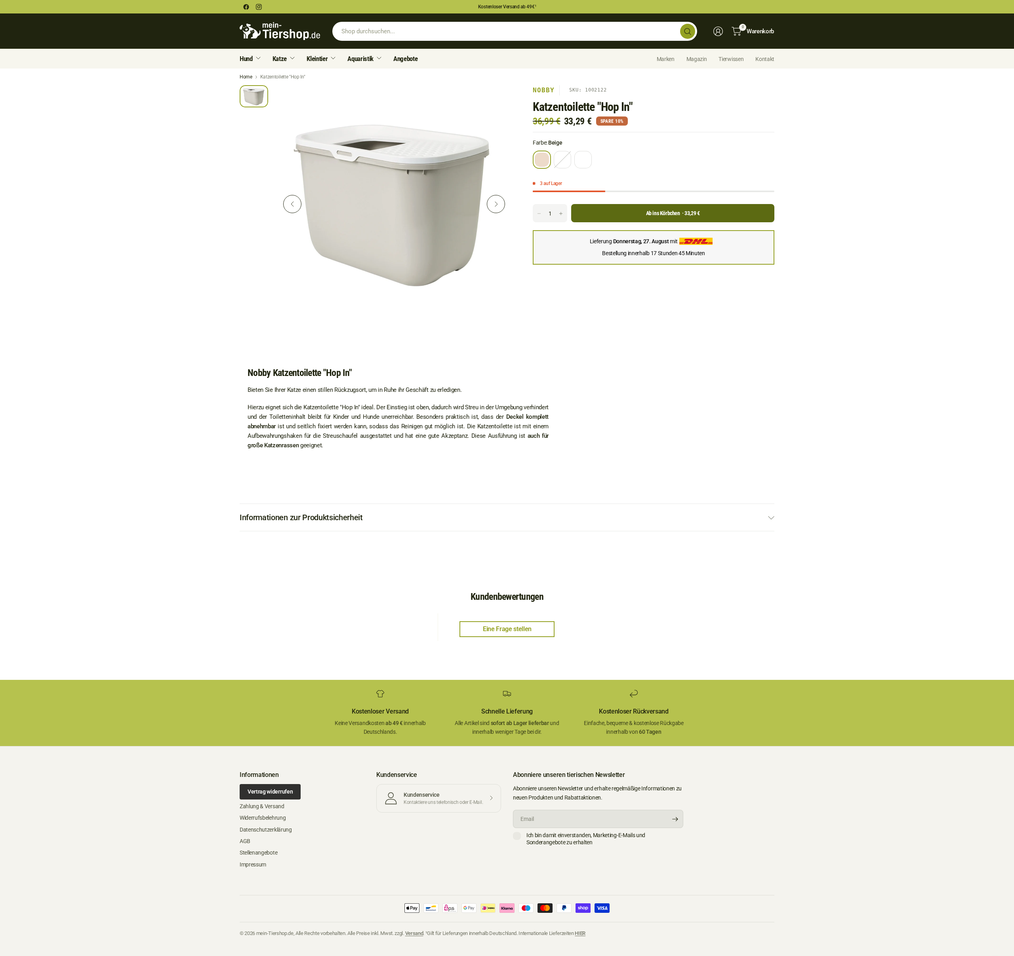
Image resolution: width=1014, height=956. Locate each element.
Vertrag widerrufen (270, 791)
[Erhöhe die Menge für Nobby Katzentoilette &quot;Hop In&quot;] (561, 213)
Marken (666, 59)
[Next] (496, 204)
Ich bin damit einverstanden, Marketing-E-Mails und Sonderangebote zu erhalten (585, 838)
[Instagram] (258, 6)
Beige (542, 159)
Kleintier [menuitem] (317, 59)
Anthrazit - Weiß (583, 159)
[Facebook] (246, 6)
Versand (414, 933)
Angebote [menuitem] (405, 59)
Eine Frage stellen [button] (507, 629)
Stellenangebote (258, 852)
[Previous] (292, 204)
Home (246, 76)
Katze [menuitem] (280, 59)
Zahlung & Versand (262, 806)
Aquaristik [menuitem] (360, 59)
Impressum (253, 864)
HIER (580, 933)
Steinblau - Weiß (562, 159)
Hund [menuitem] (246, 59)
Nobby (544, 90)
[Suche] (687, 31)
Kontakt (764, 59)
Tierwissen (731, 59)
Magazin (696, 59)
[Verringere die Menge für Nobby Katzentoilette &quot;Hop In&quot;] (539, 213)
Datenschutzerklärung (266, 829)
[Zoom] (498, 100)
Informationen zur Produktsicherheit (301, 517)
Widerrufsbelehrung (263, 818)
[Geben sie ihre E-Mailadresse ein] (675, 819)
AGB (245, 841)
